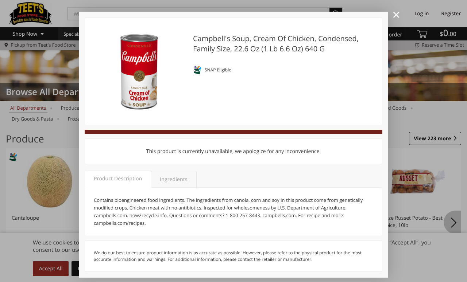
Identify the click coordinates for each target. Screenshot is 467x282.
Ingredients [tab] (173, 179)
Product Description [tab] (118, 178)
